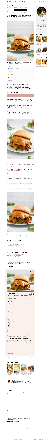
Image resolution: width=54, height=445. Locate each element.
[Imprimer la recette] (30, 271)
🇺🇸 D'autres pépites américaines (13, 78)
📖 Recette (10, 80)
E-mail (8, 413)
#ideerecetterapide (11, 246)
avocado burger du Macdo (12, 63)
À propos (35, 1)
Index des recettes (30, 1)
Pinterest (14, 262)
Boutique (25, 1)
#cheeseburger (10, 245)
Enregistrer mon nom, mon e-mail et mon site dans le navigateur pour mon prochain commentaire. (20, 419)
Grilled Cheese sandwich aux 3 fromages (14, 255)
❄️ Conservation (10, 75)
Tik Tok (17, 262)
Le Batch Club (21, 1)
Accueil (16, 1)
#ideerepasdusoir (19, 245)
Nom (8, 410)
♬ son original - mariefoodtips (12, 249)
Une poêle (9, 304)
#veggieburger (16, 246)
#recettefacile (23, 244)
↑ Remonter (27, 428)
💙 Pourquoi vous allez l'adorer (13, 68)
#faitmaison (23, 246)
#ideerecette (15, 245)
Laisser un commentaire (24, 7)
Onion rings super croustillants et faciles (14, 256)
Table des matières (11, 66)
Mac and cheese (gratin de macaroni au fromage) (15, 254)
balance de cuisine (11, 163)
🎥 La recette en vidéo (11, 77)
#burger (19, 244)
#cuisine (20, 246)
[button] (32, 271)
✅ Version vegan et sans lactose (13, 72)
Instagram (10, 262)
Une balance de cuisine (11, 302)
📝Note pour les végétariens (12, 74)
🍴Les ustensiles (10, 71)
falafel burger (24, 62)
